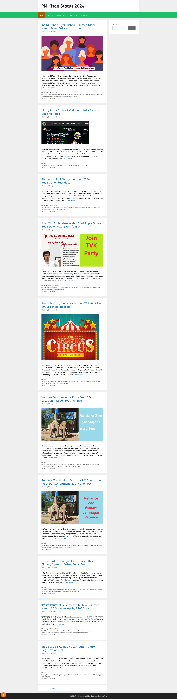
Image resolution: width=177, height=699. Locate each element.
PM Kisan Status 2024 (62, 6)
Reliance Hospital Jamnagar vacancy (55, 545)
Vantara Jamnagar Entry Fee (70, 464)
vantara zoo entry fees (72, 466)
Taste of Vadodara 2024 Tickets (54, 165)
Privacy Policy (72, 15)
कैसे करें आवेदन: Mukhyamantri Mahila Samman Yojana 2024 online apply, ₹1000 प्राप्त (70, 606)
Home (41, 15)
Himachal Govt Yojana (51, 92)
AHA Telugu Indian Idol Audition (66, 207)
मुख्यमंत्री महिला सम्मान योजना (81, 633)
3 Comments (48, 549)
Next (55, 688)
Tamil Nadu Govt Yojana (51, 285)
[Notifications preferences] (3, 694)
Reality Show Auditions (51, 205)
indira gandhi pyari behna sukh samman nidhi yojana (61, 96)
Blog (45, 379)
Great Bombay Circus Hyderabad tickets (88, 381)
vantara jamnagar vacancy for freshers (59, 547)
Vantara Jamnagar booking (52, 464)
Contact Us (60, 15)
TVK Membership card (50, 287)
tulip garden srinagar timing (70, 591)
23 (50, 688)
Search (114, 24)
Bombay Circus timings (68, 381)
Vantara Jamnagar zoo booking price (52, 466)
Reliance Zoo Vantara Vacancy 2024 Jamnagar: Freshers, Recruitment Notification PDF (72, 482)
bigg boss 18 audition (50, 675)
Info (45, 163)
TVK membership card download (68, 287)
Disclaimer (83, 15)
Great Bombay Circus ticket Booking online (54, 383)
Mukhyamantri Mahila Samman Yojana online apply (57, 633)
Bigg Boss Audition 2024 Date (88, 675)
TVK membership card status (88, 287)
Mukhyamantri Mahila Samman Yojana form (82, 631)
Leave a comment (49, 98)
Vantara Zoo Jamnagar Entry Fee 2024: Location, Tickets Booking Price (67, 399)
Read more (50, 88)
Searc (132, 28)
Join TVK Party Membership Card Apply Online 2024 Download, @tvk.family (71, 225)
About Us (50, 15)
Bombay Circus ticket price (52, 381)
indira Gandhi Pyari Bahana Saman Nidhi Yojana (58, 94)
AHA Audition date (49, 207)
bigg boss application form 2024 (67, 675)
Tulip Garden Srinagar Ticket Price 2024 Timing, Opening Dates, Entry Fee (67, 562)
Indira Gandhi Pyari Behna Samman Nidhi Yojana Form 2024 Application (68, 26)
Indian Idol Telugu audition (84, 207)
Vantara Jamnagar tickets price (89, 464)
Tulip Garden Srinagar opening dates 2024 (85, 589)
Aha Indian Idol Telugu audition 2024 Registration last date (65, 181)
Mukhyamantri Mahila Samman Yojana (56, 631)
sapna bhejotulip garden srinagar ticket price (57, 589)
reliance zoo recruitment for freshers (78, 545)
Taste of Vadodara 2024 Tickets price (76, 165)
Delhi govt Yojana (49, 629)
